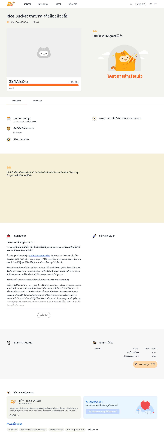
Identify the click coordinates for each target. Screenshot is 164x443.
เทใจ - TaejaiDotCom (19, 22)
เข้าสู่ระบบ (141, 4)
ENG (155, 4)
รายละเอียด (16, 101)
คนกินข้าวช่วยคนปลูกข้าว (39, 255)
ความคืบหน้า (37, 101)
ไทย (150, 4)
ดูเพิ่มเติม (44, 315)
